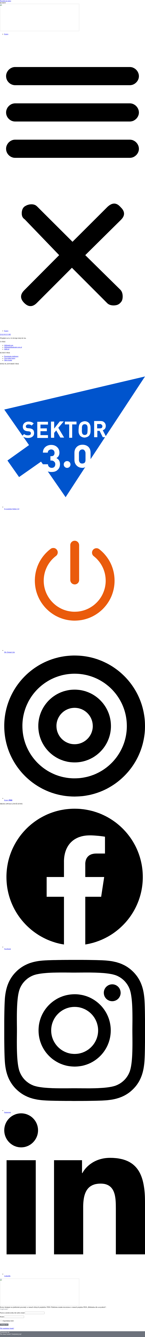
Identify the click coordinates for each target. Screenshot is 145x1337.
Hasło (2, 1317)
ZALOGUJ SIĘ (5, 334)
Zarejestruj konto (5, 1336)
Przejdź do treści (5, 1)
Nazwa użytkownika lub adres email (12, 1313)
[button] (72, 182)
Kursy (6, 34)
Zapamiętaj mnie (8, 1321)
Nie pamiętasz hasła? (7, 1328)
